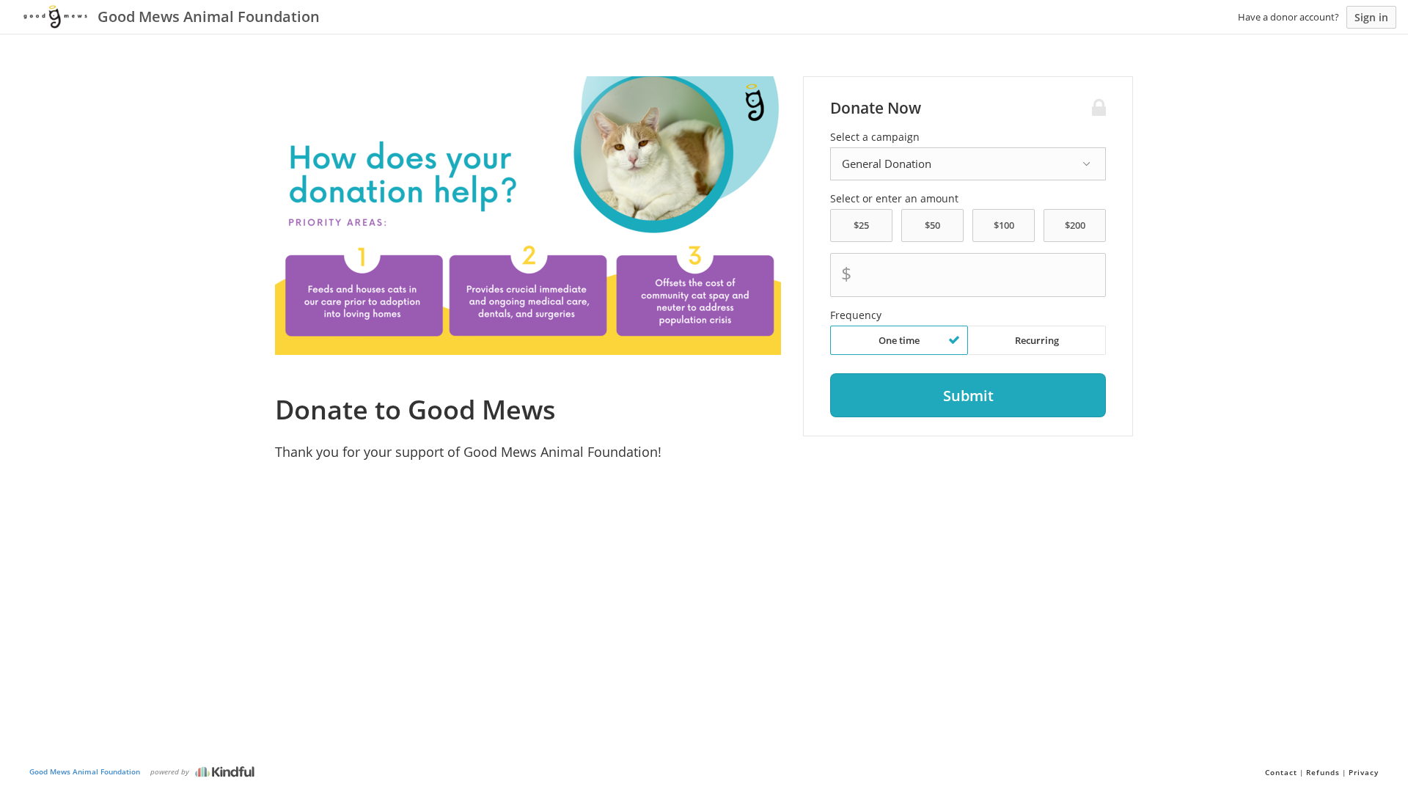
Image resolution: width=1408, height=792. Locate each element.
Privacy (1364, 772)
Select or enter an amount (894, 198)
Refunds (1323, 772)
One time (899, 340)
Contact (1281, 772)
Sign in (1371, 17)
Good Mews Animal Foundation (84, 771)
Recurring (1037, 340)
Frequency (855, 315)
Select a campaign (875, 137)
